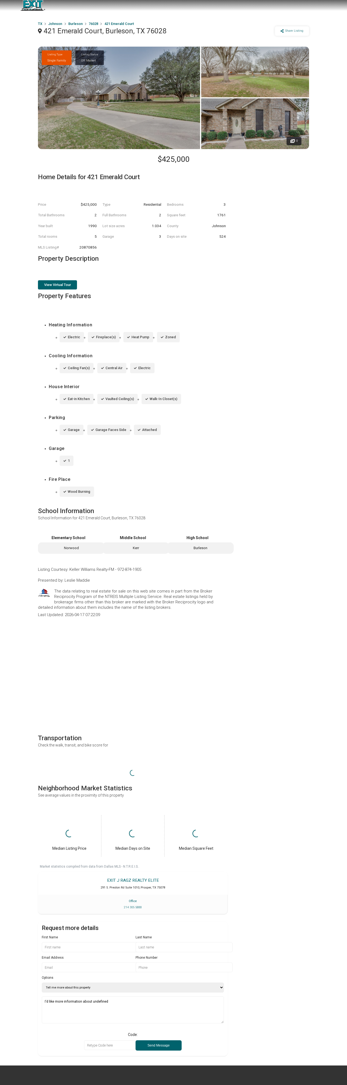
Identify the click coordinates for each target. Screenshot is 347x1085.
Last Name (144, 937)
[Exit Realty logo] (32, 5)
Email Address (53, 958)
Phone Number (147, 958)
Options (47, 978)
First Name (50, 937)
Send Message (158, 1045)
